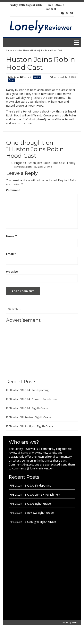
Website (12, 271)
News (26, 50)
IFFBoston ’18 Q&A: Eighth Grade (27, 408)
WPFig (75, 622)
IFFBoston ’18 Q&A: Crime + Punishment (32, 399)
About (59, 5)
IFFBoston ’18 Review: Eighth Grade (28, 417)
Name (11, 236)
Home (49, 5)
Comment (13, 190)
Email (11, 254)
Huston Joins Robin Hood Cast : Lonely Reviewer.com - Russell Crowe (44, 165)
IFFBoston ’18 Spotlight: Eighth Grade (29, 426)
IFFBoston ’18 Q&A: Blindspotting (27, 390)
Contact (51, 9)
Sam (16, 77)
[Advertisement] (30, 349)
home (9, 50)
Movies (18, 50)
